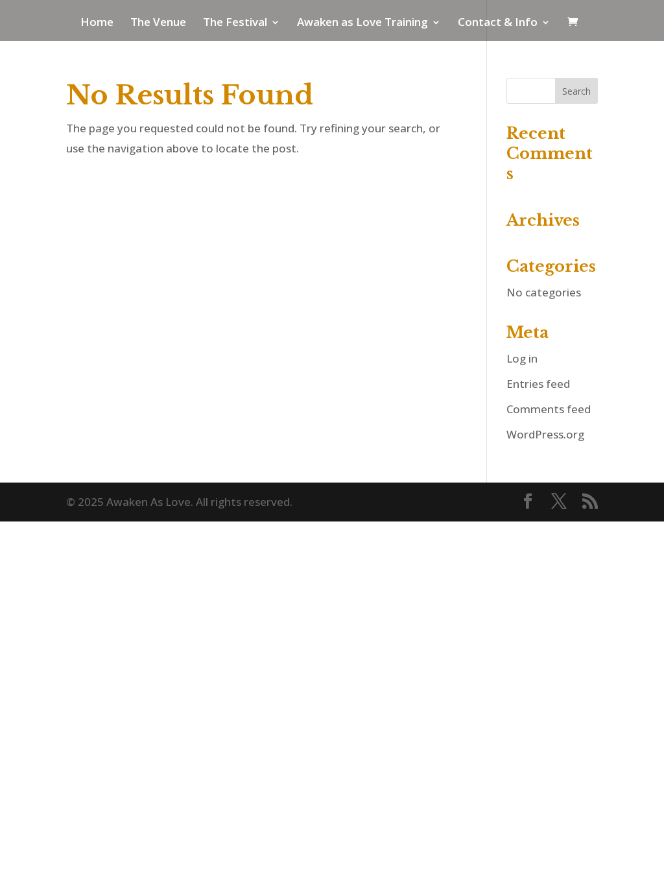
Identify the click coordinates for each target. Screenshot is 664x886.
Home (96, 23)
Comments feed (548, 408)
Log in (522, 358)
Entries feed (538, 383)
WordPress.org (545, 434)
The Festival (235, 23)
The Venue (158, 23)
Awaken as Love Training (362, 23)
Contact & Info (498, 23)
